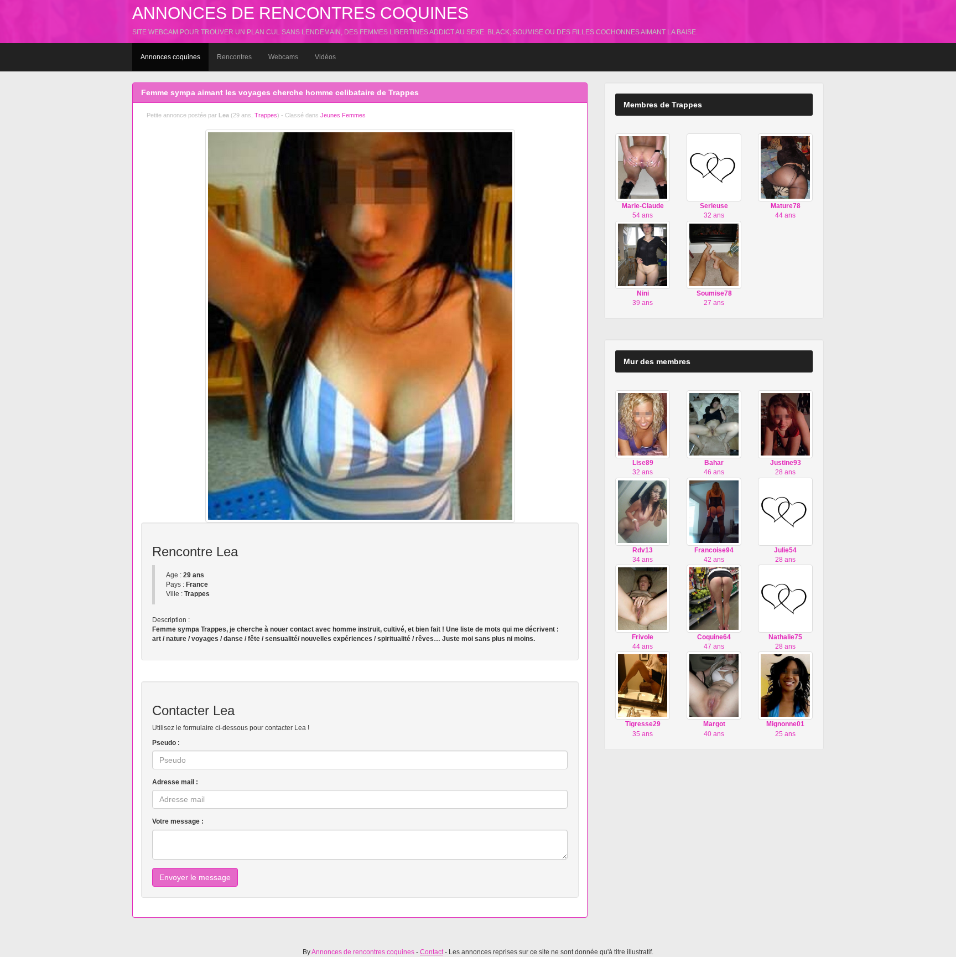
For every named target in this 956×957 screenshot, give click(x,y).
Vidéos (325, 57)
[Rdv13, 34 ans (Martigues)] (642, 511)
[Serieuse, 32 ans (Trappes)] (714, 167)
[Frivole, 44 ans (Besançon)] (642, 598)
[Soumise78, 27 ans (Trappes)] (714, 254)
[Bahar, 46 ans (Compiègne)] (714, 424)
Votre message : (178, 821)
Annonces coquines (170, 57)
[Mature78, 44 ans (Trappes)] (785, 167)
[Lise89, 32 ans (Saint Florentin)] (642, 424)
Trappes (265, 115)
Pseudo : (166, 743)
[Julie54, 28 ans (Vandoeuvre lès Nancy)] (785, 511)
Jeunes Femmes (343, 115)
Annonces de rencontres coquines (300, 13)
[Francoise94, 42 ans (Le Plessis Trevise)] (714, 511)
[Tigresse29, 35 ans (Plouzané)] (642, 685)
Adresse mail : (175, 782)
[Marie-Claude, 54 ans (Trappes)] (642, 167)
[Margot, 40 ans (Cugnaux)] (714, 685)
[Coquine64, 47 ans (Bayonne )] (714, 598)
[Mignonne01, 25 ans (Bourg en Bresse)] (785, 685)
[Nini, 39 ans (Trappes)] (642, 254)
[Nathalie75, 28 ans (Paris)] (785, 598)
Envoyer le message (195, 877)
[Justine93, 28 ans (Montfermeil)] (785, 424)
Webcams (283, 57)
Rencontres (234, 57)
